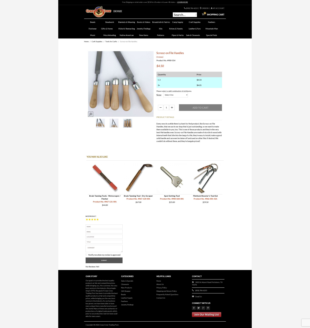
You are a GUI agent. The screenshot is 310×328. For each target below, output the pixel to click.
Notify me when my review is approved (104, 255)
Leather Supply (126, 298)
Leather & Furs (195, 28)
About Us (160, 284)
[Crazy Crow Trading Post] (107, 12)
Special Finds (211, 35)
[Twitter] (199, 308)
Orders (205, 8)
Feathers (211, 22)
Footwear (93, 28)
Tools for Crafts (111, 41)
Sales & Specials (127, 281)
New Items (143, 35)
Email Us (198, 296)
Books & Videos (143, 22)
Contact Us (160, 298)
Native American (127, 35)
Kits (160, 28)
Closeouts (125, 284)
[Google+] (203, 308)
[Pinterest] (208, 308)
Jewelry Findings (144, 28)
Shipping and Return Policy (166, 291)
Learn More (182, 2)
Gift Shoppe (125, 291)
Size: (159, 94)
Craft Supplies (195, 22)
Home (86, 41)
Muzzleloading (109, 35)
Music (92, 35)
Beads (92, 22)
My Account (218, 8)
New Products (126, 288)
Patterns (160, 35)
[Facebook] (194, 308)
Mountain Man (211, 28)
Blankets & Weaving (126, 22)
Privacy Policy (161, 288)
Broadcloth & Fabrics (160, 22)
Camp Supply (177, 22)
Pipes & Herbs (178, 35)
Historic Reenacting (126, 28)
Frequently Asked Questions (167, 294)
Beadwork (109, 22)
